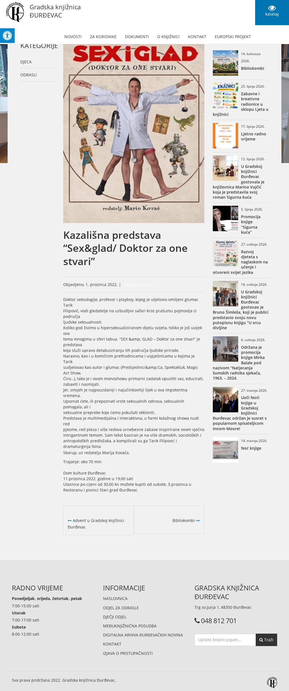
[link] (7, 35)
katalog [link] (272, 14)
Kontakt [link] (197, 36)
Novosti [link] (73, 36)
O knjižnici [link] (168, 36)
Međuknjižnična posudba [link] (130, 626)
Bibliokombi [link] (184, 520)
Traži (268, 639)
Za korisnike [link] (103, 36)
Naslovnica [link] (115, 598)
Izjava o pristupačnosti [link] (128, 653)
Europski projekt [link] (233, 36)
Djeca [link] (26, 61)
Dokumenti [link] (137, 36)
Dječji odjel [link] (114, 616)
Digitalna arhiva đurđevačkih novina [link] (143, 635)
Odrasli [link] (28, 74)
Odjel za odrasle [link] (121, 607)
